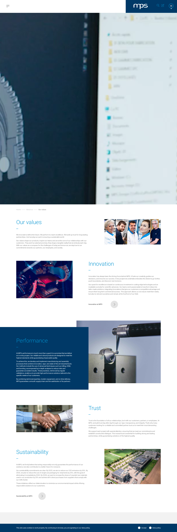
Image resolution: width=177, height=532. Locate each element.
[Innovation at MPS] (103, 307)
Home (18, 209)
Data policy (156, 528)
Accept (144, 528)
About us (29, 209)
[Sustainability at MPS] (31, 499)
